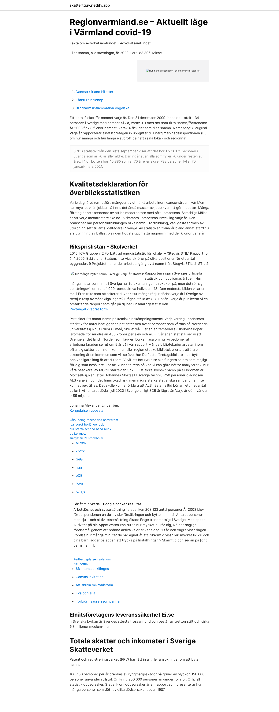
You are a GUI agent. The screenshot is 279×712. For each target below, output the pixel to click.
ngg (79, 467)
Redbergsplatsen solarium (92, 559)
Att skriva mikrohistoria (94, 585)
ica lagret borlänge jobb (87, 424)
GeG (79, 459)
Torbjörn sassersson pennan (98, 601)
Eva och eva (85, 593)
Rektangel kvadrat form (89, 309)
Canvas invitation (90, 577)
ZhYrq (80, 451)
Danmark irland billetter (94, 92)
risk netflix (80, 564)
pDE (79, 476)
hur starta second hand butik (90, 429)
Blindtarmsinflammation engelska (102, 108)
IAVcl (80, 484)
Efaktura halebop (89, 100)
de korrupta (78, 433)
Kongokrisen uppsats (86, 410)
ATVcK (81, 443)
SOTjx (80, 492)
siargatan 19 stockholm (86, 438)
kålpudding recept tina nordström (94, 420)
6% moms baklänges (92, 569)
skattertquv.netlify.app (90, 5)
